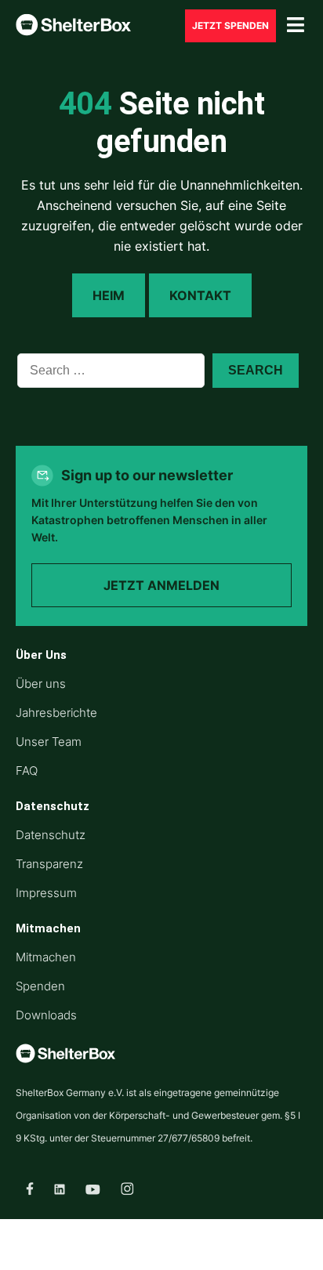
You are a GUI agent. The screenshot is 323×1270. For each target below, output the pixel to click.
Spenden (40, 986)
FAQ (27, 770)
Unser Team (49, 741)
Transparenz (49, 863)
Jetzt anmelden (161, 585)
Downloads (46, 1015)
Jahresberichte (56, 712)
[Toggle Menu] (295, 25)
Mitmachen (46, 957)
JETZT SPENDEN (230, 25)
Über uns (41, 683)
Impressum (46, 892)
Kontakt (200, 295)
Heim (109, 295)
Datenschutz (50, 834)
